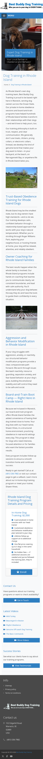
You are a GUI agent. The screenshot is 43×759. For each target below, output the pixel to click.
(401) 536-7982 (12, 473)
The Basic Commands (14, 634)
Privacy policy (10, 689)
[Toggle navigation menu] (4, 16)
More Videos (23, 640)
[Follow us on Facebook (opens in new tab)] (7, 756)
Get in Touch (23, 600)
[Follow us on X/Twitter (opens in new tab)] (3, 756)
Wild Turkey (11, 616)
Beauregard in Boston (15, 621)
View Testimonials (23, 665)
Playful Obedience (13, 625)
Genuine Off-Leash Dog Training (19, 629)
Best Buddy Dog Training (24, 752)
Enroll (23, 572)
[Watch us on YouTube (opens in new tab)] (11, 756)
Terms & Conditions (13, 693)
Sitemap (8, 685)
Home (6, 85)
